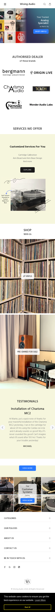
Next (52, 441)
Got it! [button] (27, 607)
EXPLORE (27, 169)
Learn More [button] (40, 600)
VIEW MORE (27, 496)
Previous (2, 441)
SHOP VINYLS (41, 31)
